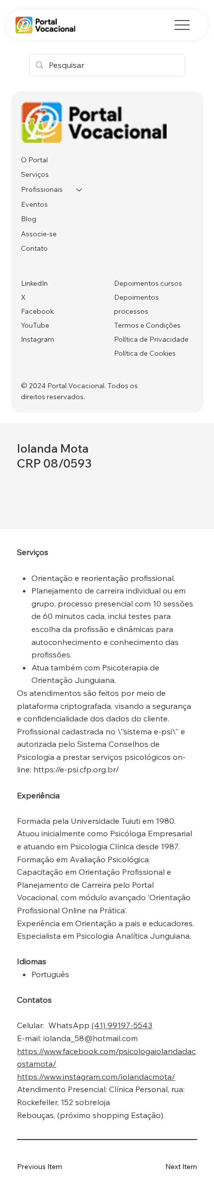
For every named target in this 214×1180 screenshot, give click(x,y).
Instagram (37, 339)
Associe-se (39, 233)
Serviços (35, 174)
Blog (28, 218)
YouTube (35, 325)
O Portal (34, 159)
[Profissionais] (79, 189)
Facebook (37, 311)
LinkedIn (34, 283)
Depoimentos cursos (148, 283)
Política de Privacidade (151, 339)
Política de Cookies (145, 353)
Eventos (34, 204)
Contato (34, 248)
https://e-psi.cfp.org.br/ (76, 769)
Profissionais (42, 189)
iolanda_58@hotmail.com (90, 1038)
